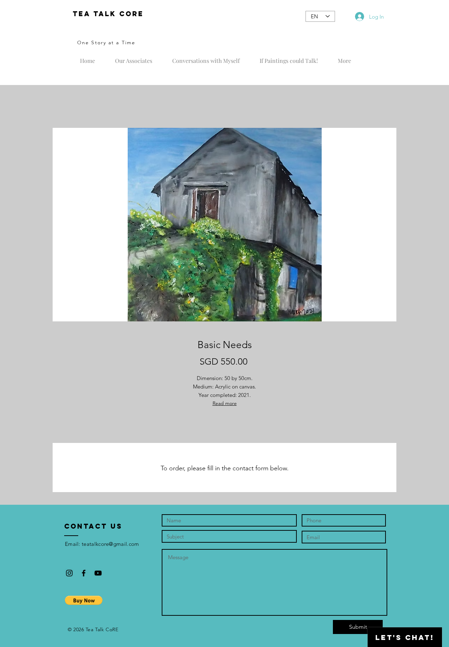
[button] (83, 600)
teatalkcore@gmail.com (110, 544)
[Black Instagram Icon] (69, 573)
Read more (225, 403)
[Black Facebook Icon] (83, 573)
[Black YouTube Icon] (98, 573)
